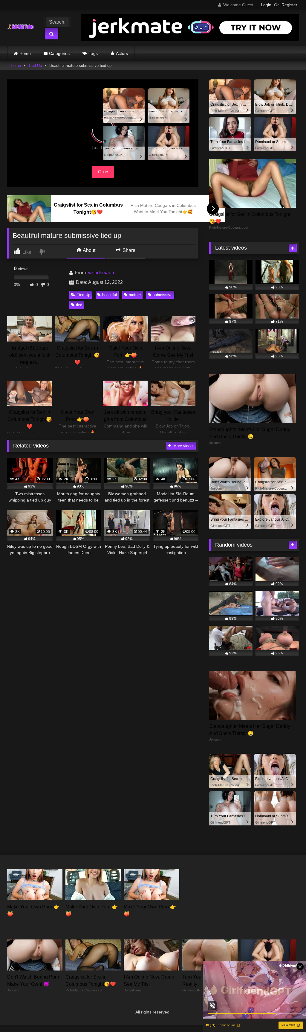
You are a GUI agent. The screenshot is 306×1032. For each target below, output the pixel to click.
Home (25, 53)
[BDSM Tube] (22, 28)
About (88, 250)
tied (79, 305)
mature (135, 295)
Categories (59, 53)
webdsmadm (101, 272)
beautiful (109, 295)
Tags (93, 53)
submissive (162, 295)
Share (128, 250)
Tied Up (35, 65)
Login (266, 4)
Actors (122, 53)
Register (289, 4)
